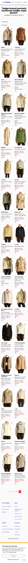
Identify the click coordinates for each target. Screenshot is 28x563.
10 (16, 491)
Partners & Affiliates (7, 529)
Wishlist (4, 512)
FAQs (16, 506)
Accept (13, 556)
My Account (5, 509)
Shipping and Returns (18, 510)
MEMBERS (7, 55)
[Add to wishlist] (11, 28)
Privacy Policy (18, 516)
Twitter (17, 532)
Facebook (17, 526)
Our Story (4, 526)
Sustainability (6, 532)
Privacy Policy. (12, 552)
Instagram (17, 529)
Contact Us (18, 513)
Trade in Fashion (6, 506)
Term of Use (18, 519)
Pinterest (17, 534)
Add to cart (7, 43)
